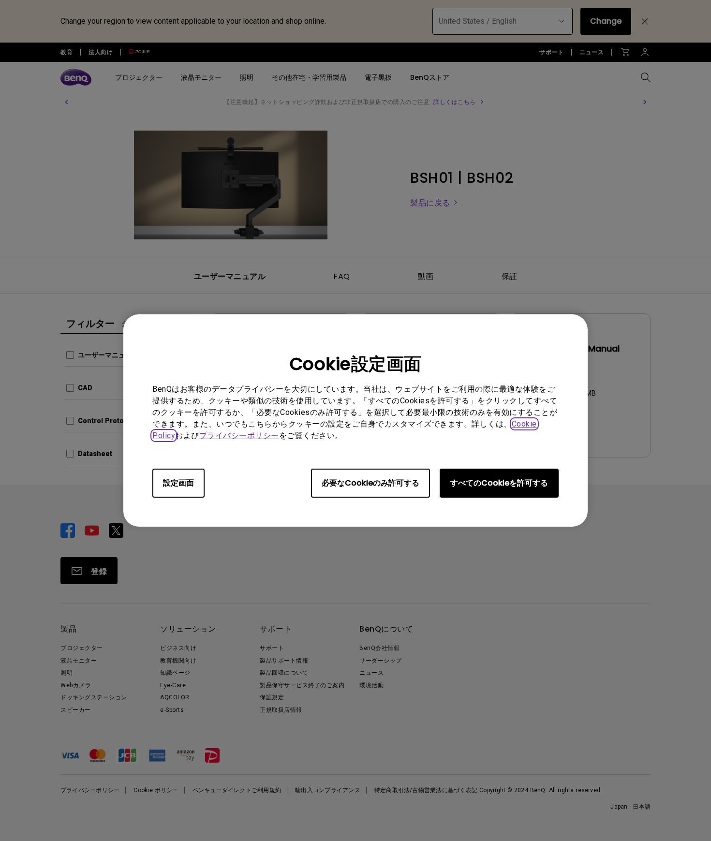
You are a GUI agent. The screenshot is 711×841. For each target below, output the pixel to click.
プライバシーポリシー (239, 435)
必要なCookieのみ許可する (370, 482)
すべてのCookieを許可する (499, 482)
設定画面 (178, 482)
